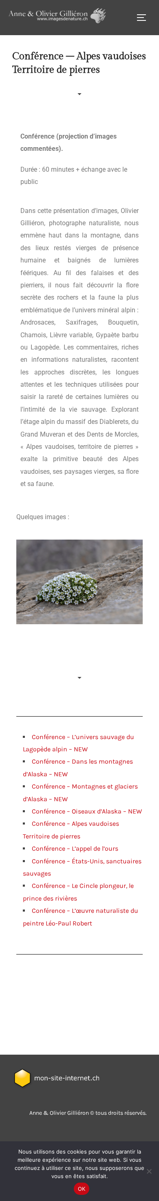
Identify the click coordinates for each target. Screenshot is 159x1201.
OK (82, 1188)
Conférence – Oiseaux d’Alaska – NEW (87, 811)
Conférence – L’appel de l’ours (75, 848)
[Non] (149, 1171)
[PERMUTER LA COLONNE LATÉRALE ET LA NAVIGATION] (144, 18)
